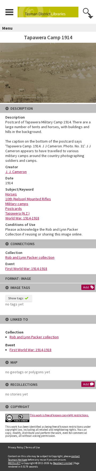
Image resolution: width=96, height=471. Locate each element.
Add (86, 287)
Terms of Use (32, 447)
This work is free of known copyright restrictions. (59, 415)
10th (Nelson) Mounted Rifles (28, 199)
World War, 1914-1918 (22, 218)
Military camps (16, 203)
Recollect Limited (62, 463)
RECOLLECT (14, 463)
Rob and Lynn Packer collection (34, 337)
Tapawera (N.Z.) (17, 213)
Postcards (13, 208)
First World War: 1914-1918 (30, 349)
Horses (11, 194)
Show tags (15, 298)
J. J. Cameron (16, 171)
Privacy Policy (15, 447)
